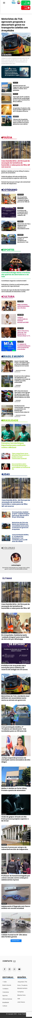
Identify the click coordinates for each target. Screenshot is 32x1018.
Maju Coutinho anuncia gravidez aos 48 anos (23, 306)
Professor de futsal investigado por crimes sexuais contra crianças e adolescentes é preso (15, 878)
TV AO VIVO (25, 7)
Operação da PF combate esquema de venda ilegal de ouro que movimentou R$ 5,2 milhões (21, 99)
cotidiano (9, 189)
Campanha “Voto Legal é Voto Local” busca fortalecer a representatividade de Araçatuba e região (12, 72)
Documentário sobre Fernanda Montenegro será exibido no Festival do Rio (21, 466)
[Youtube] (19, 969)
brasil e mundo (13, 356)
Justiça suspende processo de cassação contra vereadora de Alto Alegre (15, 760)
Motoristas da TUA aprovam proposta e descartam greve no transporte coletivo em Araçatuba (14, 24)
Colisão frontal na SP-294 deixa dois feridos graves (14, 936)
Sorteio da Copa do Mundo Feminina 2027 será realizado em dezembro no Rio (15, 291)
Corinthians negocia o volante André (13, 281)
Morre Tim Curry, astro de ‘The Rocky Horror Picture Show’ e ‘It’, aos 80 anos (23, 334)
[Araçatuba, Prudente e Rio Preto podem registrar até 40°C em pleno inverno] (6, 109)
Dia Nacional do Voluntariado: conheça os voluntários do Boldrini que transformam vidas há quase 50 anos (22, 410)
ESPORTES (8, 249)
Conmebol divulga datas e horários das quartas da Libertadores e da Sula (15, 274)
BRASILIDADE (10, 420)
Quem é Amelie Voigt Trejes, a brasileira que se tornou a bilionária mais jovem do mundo (21, 363)
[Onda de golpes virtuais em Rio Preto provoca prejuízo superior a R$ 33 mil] (16, 804)
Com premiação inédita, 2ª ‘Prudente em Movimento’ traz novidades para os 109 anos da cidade (23, 241)
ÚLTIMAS (7, 578)
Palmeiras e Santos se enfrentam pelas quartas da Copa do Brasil (15, 285)
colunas (8, 548)
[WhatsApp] (14, 969)
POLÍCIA (7, 137)
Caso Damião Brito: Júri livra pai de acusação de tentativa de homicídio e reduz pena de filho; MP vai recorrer (15, 164)
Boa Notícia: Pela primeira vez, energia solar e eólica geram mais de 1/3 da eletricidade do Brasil (16, 568)
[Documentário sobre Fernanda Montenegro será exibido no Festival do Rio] (5, 466)
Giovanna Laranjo (21, 370)
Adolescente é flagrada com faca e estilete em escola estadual (15, 907)
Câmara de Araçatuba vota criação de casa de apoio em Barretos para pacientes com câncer (21, 121)
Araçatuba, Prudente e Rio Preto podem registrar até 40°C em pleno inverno (21, 109)
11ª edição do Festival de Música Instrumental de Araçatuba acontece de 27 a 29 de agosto (23, 348)
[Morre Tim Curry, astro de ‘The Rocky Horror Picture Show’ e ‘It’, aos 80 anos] (8, 332)
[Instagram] (10, 969)
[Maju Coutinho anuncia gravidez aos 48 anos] (8, 306)
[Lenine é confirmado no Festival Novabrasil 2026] (8, 319)
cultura (8, 296)
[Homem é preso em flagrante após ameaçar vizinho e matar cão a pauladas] (6, 87)
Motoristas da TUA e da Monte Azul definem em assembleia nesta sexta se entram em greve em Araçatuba (24, 228)
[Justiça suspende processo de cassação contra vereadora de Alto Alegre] (16, 745)
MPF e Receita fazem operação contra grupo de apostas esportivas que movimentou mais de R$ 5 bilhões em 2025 (22, 394)
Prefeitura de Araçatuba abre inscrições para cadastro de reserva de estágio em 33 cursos (23, 214)
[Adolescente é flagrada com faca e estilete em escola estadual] (16, 894)
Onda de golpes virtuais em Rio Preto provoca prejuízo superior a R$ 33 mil (14, 177)
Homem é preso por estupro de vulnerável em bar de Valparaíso (15, 183)
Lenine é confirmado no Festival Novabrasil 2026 (23, 319)
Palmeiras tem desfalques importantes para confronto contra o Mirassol (13, 445)
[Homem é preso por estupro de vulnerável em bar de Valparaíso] (16, 835)
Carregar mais (15, 940)
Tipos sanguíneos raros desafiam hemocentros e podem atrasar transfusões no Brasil (20, 456)
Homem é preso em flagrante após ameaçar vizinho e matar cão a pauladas (21, 88)
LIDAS (6, 474)
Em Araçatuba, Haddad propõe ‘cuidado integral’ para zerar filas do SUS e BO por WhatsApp (23, 201)
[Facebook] (5, 969)
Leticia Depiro (16, 565)
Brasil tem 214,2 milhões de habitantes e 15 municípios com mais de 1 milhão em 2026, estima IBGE (22, 379)
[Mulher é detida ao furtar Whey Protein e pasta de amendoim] (16, 776)
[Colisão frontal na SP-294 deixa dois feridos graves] (16, 922)
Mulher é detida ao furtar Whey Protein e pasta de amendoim (15, 172)
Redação (18, 385)
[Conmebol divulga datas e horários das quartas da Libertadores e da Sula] (16, 262)
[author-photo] (16, 558)
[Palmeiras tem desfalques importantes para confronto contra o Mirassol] (16, 433)
